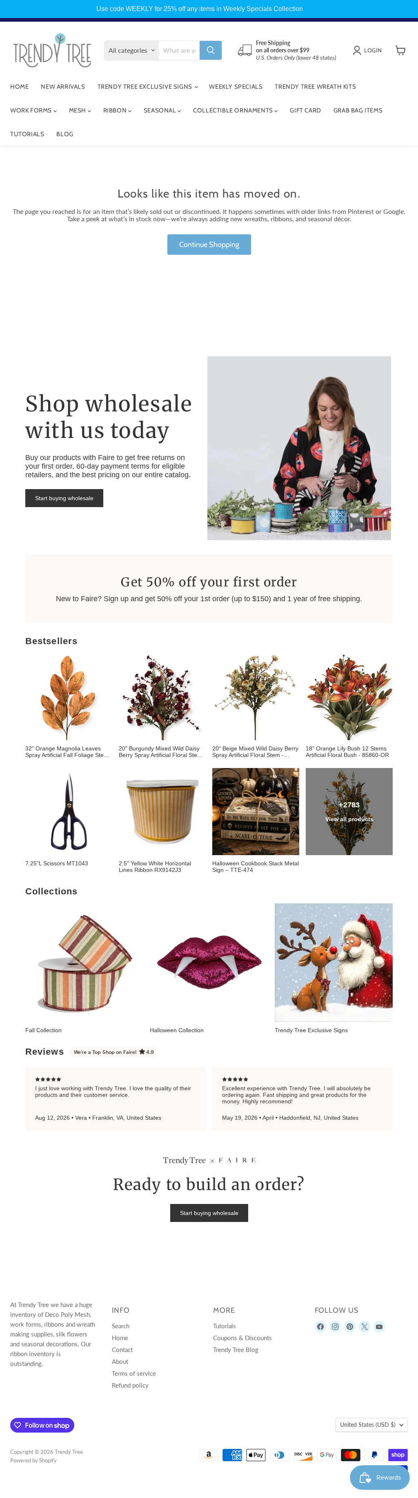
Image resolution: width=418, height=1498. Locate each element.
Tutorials (27, 134)
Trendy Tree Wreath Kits (315, 86)
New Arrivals (63, 86)
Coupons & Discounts (242, 1337)
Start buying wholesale (64, 498)
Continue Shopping (209, 244)
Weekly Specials (235, 86)
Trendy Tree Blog (235, 1349)
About (120, 1361)
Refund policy (130, 1385)
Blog (64, 134)
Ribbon (115, 110)
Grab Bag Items (358, 110)
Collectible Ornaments (233, 110)
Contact (122, 1349)
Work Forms (31, 110)
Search (120, 1326)
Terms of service (134, 1373)
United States (368, 1424)
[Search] (211, 50)
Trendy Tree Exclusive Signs (146, 86)
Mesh (78, 110)
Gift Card (305, 110)
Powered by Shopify (33, 1460)
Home (19, 86)
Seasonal (161, 110)
